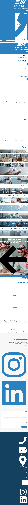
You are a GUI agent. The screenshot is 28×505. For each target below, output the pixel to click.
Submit (24, 426)
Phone (26, 416)
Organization (25, 419)
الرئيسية (25, 10)
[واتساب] (2, 251)
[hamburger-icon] (27, 10)
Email (26, 414)
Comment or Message (24, 422)
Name (26, 411)
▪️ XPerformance (24, 41)
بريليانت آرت (16, 487)
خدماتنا (25, 12)
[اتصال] (2, 254)
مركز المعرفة (24, 60)
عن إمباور (25, 11)
